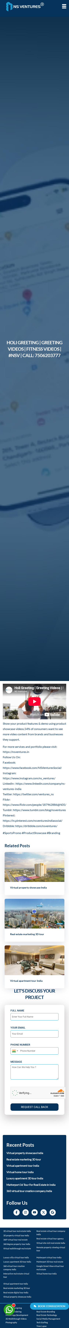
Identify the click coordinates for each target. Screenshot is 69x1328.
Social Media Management (48, 1319)
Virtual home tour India (19, 1172)
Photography (11, 1322)
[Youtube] (34, 1212)
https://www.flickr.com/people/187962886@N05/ (34, 804)
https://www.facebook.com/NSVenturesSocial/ (32, 767)
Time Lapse (41, 1326)
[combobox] (15, 1050)
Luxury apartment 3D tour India (24, 1178)
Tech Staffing (42, 1322)
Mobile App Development (17, 1315)
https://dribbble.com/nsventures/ (36, 826)
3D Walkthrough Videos (16, 1319)
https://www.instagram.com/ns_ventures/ (29, 778)
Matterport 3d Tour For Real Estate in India (30, 1184)
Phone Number (20, 1044)
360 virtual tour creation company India (29, 1191)
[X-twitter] (43, 1212)
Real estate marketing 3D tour (27, 934)
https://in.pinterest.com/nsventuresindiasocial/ (32, 820)
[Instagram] (25, 1212)
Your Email (17, 1027)
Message (16, 1061)
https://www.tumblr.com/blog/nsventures (39, 810)
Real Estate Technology (46, 1315)
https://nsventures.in (16, 751)
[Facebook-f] (16, 1212)
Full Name (17, 1010)
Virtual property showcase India (28, 887)
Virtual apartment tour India (22, 1165)
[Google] (52, 1212)
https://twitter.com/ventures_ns (33, 794)
